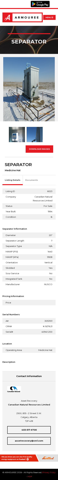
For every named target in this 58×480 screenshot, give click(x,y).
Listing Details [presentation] (12, 180)
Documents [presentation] (31, 180)
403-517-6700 (29, 430)
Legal (29, 476)
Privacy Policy (49, 472)
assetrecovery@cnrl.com (29, 441)
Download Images (39, 149)
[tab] (12, 180)
